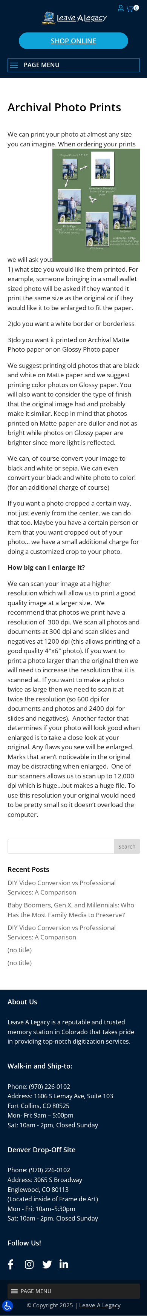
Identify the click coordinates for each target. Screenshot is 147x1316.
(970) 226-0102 (49, 1086)
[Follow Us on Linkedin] (63, 1264)
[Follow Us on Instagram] (28, 1264)
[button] (73, 66)
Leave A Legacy (100, 1305)
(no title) (20, 949)
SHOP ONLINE (73, 40)
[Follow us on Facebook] (11, 1264)
